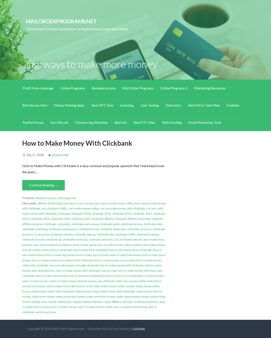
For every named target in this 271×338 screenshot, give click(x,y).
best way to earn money (78, 203)
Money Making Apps (69, 105)
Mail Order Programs (137, 88)
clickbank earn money (85, 224)
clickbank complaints (57, 224)
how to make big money (60, 255)
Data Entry (173, 105)
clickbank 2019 (101, 213)
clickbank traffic (125, 234)
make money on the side (84, 286)
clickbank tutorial (33, 239)
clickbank (64, 213)
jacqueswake (60, 155)
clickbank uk (53, 239)
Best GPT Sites (102, 105)
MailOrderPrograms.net (61, 21)
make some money (128, 296)
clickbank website (131, 239)
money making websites (88, 301)
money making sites (34, 301)
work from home (45, 312)
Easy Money (64, 245)
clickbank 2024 (60, 218)
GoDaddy (139, 329)
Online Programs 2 (173, 88)
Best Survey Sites (34, 105)
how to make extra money (92, 255)
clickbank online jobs (113, 229)
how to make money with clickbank (122, 265)
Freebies (233, 105)
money (145, 296)
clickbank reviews (62, 234)
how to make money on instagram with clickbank (62, 260)
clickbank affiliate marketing (132, 218)
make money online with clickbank (52, 291)
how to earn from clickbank (90, 250)
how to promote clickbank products (92, 275)
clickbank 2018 (80, 213)
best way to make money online (114, 203)
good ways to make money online (110, 245)
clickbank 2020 (121, 213)
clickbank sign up (84, 234)
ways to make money (63, 307)
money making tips (60, 301)
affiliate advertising (49, 203)
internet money (86, 281)
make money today (87, 291)
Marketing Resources (209, 88)
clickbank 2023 (40, 218)
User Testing (149, 105)
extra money (80, 245)
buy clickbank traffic (54, 208)
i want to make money (62, 281)
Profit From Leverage (38, 88)
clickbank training (148, 234)
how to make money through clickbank (74, 265)
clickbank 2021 (142, 213)
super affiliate (112, 301)
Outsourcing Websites (91, 122)
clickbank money (88, 229)
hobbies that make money (149, 245)
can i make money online (83, 208)
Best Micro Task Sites (204, 105)
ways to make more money (130, 307)
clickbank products (139, 229)
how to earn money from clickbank (130, 250)
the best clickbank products (140, 301)
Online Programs (72, 88)
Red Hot (121, 122)
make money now (57, 286)
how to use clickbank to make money (139, 275)
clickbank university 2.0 (103, 239)
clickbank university (75, 239)
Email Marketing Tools (204, 122)
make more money (43, 296)
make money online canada (117, 286)
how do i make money (35, 250)
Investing (127, 105)
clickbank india (153, 224)
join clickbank (106, 281)
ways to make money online (95, 307)
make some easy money (70, 296)
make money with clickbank (117, 291)
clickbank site (105, 234)
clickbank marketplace (63, 229)
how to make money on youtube (114, 260)
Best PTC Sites (144, 122)
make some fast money (101, 296)
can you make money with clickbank (122, 208)
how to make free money (125, 255)
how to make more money (51, 275)
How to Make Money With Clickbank (77, 143)
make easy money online (131, 281)
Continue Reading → (43, 185)
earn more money (44, 245)
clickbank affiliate (103, 218)
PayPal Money (33, 122)
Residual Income (103, 88)
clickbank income (131, 224)
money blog (157, 296)
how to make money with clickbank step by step (86, 270)
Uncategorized (67, 198)
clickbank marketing (34, 229)
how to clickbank (61, 250)
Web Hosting (172, 122)
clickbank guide (110, 224)
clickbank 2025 (81, 218)
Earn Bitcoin (59, 122)
